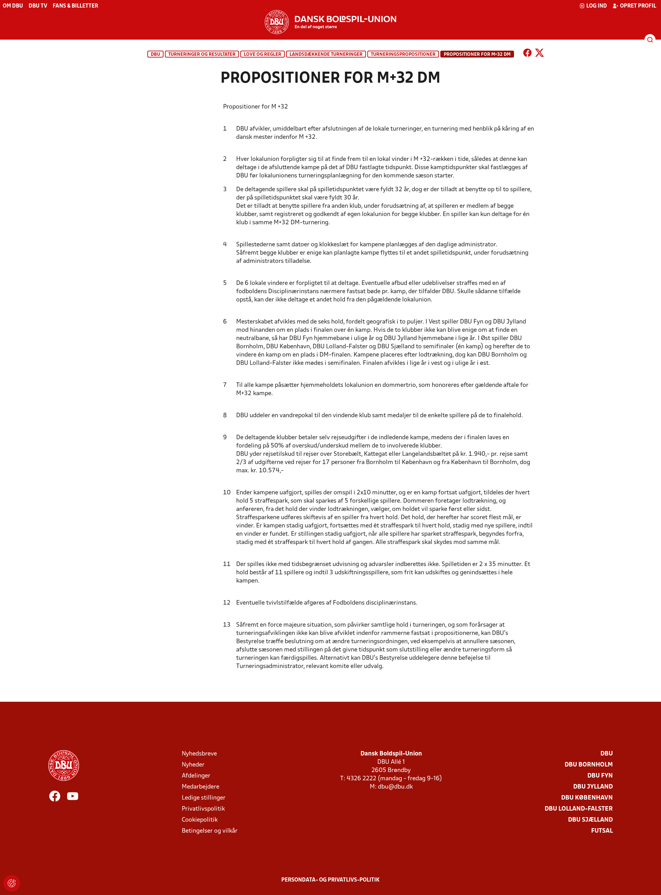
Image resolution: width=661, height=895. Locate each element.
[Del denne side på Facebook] (527, 54)
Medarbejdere (200, 787)
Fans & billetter (75, 6)
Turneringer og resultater (201, 54)
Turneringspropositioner (403, 54)
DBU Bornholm (589, 765)
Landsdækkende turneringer (326, 54)
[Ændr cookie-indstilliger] (11, 883)
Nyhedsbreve (199, 754)
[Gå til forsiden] (330, 22)
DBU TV (38, 6)
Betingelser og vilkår (210, 831)
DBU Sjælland (590, 820)
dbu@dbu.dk (395, 787)
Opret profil (638, 6)
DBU (155, 54)
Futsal (602, 831)
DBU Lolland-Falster (579, 809)
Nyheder (193, 765)
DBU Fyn (600, 776)
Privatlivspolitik (203, 809)
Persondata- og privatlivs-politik (330, 880)
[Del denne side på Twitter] (539, 54)
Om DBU (13, 6)
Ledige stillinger (203, 798)
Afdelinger (196, 776)
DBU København (587, 798)
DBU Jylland (593, 787)
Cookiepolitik (200, 820)
